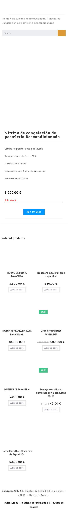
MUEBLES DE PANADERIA (17, 389)
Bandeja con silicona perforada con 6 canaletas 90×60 (51, 393)
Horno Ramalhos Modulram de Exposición (17, 453)
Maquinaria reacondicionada (29, 18)
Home (5, 18)
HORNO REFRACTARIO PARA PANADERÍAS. (17, 333)
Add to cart (34, 212)
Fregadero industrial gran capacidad (51, 275)
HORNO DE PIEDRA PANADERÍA (17, 275)
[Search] (62, 33)
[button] (59, 7)
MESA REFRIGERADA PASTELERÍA (51, 333)
